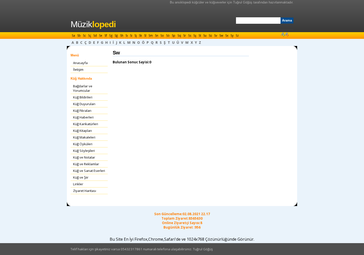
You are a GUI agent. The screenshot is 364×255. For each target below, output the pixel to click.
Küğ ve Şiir (80, 177)
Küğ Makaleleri (84, 137)
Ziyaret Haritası (84, 190)
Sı (127, 35)
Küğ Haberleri (83, 117)
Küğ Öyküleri (82, 144)
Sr (184, 35)
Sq (179, 35)
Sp (173, 35)
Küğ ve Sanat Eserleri (89, 170)
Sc (84, 35)
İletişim (78, 69)
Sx (226, 35)
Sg (110, 35)
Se (100, 35)
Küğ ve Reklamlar (86, 164)
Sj (135, 35)
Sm (151, 35)
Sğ (116, 35)
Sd (95, 35)
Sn (156, 35)
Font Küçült (286, 34)
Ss (189, 35)
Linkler (78, 184)
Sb (79, 35)
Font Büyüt (283, 34)
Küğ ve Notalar (84, 157)
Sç (89, 35)
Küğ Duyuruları (84, 104)
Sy (232, 35)
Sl (145, 35)
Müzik (93, 24)
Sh (121, 35)
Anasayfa (80, 63)
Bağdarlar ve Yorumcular (82, 88)
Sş (194, 35)
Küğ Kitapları (82, 130)
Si (131, 35)
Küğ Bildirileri (82, 97)
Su (205, 35)
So (162, 35)
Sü (210, 35)
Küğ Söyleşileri (84, 150)
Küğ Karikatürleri (85, 124)
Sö (168, 35)
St (200, 35)
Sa (73, 35)
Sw (221, 35)
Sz (237, 35)
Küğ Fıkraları (82, 110)
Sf (105, 35)
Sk (140, 35)
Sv (215, 35)
